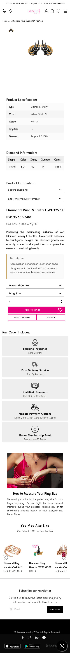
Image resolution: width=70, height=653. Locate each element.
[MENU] (65, 11)
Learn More (13, 514)
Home (4, 21)
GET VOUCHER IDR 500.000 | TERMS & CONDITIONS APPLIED (35, 3)
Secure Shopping (17, 189)
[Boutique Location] (11, 11)
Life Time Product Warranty (24, 198)
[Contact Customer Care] (5, 11)
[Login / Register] (47, 11)
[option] (10, 31)
